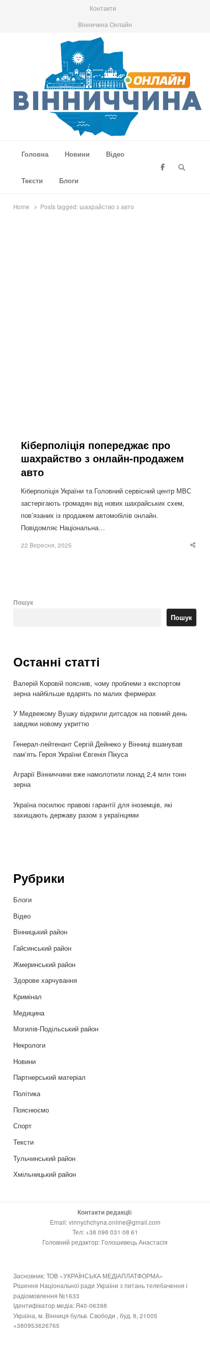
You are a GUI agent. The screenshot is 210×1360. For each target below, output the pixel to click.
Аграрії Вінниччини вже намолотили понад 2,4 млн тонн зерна (99, 779)
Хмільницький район (45, 1174)
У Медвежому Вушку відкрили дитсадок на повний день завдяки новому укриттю (100, 718)
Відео (115, 154)
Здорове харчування (45, 980)
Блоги (68, 180)
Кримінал (27, 996)
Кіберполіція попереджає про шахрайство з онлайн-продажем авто (102, 458)
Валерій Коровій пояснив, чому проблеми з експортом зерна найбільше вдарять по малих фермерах (96, 688)
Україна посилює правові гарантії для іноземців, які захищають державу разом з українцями (92, 810)
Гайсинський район (43, 948)
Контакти (103, 8)
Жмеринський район (45, 964)
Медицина (28, 1013)
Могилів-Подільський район (56, 1028)
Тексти (32, 180)
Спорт (22, 1125)
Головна (34, 154)
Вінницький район (40, 931)
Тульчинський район (44, 1158)
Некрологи (29, 1045)
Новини (77, 154)
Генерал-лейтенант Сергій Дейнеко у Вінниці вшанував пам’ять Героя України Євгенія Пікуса (97, 749)
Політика (26, 1093)
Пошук (23, 602)
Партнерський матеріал (49, 1077)
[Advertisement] (105, 328)
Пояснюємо (31, 1110)
